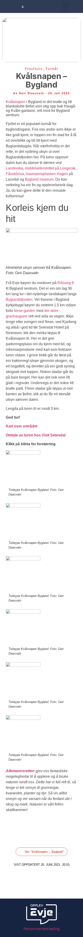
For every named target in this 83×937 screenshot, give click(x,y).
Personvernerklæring (42, 928)
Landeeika (14, 168)
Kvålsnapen (15, 102)
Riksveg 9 (65, 283)
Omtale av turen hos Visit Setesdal (35, 435)
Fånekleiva (15, 174)
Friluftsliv (34, 69)
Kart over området (21, 426)
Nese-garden (24, 311)
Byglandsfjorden (19, 299)
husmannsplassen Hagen (47, 174)
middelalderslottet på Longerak (50, 168)
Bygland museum (39, 179)
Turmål (51, 69)
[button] (65, 6)
